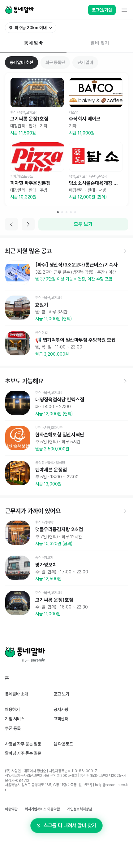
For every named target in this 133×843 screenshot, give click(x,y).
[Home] (19, 10)
